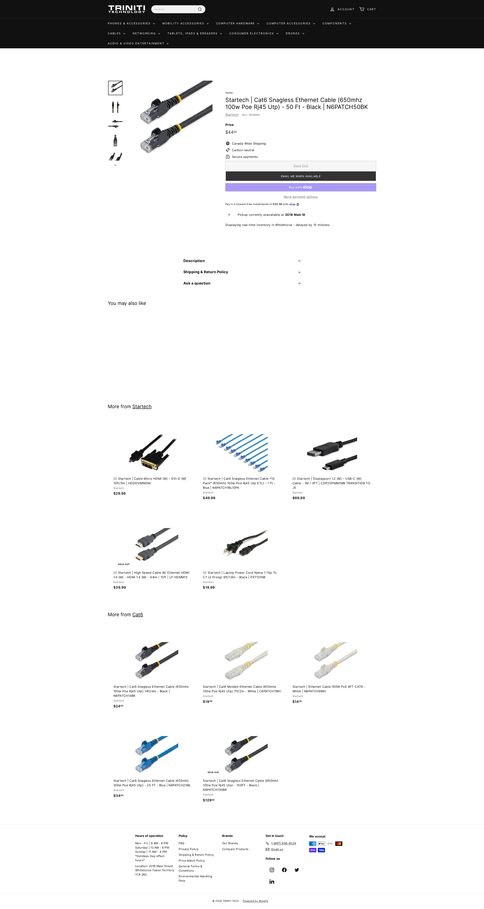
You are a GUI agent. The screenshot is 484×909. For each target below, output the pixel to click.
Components (335, 23)
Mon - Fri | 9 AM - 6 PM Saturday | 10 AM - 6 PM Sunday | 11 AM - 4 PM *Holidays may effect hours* (152, 851)
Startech (231, 114)
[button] (300, 176)
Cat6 (137, 614)
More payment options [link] (301, 197)
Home (229, 92)
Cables (115, 33)
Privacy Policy (189, 849)
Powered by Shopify (255, 900)
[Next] (115, 164)
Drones (293, 33)
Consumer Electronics (252, 33)
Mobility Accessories (184, 23)
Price (229, 125)
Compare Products (235, 849)
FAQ (181, 843)
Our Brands (230, 843)
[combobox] (178, 9)
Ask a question (197, 283)
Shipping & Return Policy (205, 272)
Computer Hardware (236, 23)
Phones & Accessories (130, 23)
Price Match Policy (192, 860)
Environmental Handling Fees (195, 878)
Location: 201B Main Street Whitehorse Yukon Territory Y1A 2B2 (154, 870)
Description (194, 261)
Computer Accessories (289, 23)
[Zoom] (169, 124)
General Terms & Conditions (190, 868)
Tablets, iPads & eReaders (193, 33)
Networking (145, 33)
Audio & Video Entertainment (137, 43)
